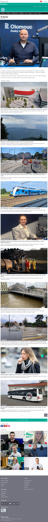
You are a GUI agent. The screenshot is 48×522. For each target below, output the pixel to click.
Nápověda (26, 482)
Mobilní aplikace (4, 496)
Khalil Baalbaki (5, 68)
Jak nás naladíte (27, 480)
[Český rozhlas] (4, 1)
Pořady (8, 13)
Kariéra (26, 485)
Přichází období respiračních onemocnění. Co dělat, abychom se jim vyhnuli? (19, 374)
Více (40, 13)
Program (35, 6)
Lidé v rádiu (27, 484)
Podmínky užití (14, 518)
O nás (35, 13)
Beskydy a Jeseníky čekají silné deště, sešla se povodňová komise (17, 141)
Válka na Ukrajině (4, 480)
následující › (45, 415)
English (19, 518)
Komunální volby (4, 482)
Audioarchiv (40, 6)
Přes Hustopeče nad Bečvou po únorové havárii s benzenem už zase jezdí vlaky (20, 208)
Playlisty (21, 13)
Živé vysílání (3, 491)
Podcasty (3, 495)
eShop (2, 485)
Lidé (26, 13)
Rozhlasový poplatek (28, 489)
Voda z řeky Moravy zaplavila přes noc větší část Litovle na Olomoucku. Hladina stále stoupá (23, 341)
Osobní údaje (8, 518)
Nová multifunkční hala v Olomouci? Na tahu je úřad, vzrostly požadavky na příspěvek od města (24, 109)
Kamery (45, 6)
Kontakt (26, 487)
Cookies (2, 518)
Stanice (2, 484)
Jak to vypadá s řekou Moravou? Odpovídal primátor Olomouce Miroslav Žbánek (20, 309)
